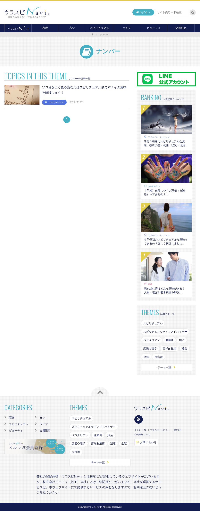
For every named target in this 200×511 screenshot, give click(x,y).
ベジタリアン (151, 340)
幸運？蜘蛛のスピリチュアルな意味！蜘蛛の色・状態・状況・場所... (165, 143)
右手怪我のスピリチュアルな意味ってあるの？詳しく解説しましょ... (166, 241)
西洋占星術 (169, 348)
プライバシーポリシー (160, 430)
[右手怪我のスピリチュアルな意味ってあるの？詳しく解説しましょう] (166, 229)
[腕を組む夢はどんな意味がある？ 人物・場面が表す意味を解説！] (166, 278)
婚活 (150, 284)
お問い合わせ (148, 442)
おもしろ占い (154, 186)
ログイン (144, 12)
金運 (146, 356)
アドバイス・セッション (159, 137)
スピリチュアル (99, 27)
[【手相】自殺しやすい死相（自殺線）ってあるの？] (166, 180)
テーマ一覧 (164, 367)
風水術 (158, 356)
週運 (184, 348)
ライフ (126, 27)
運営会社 (178, 430)
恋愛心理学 (150, 348)
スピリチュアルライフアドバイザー (165, 331)
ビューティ (154, 27)
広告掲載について (142, 435)
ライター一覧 (140, 430)
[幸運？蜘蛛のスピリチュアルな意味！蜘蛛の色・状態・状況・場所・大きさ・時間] (166, 131)
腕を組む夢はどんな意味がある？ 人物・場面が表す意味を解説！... (166, 290)
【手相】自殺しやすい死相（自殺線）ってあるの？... (164, 192)
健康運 (169, 340)
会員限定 (180, 27)
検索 (193, 12)
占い (72, 27)
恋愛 (45, 27)
